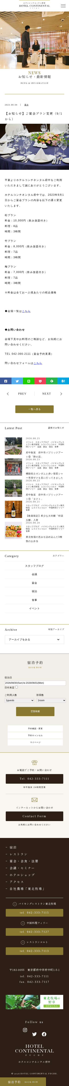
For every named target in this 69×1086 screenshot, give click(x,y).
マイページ (35, 742)
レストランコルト (37, 942)
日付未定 (10, 687)
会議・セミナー (22, 868)
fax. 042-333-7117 (34, 981)
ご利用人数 (11, 695)
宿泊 (34, 591)
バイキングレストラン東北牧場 (37, 903)
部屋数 (40, 695)
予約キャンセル (35, 735)
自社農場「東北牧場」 (28, 888)
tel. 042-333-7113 (34, 951)
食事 (34, 600)
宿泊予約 (23, 1082)
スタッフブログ (34, 565)
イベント (34, 608)
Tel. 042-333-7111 (34, 778)
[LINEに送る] (28, 381)
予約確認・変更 (35, 728)
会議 (34, 574)
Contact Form (34, 816)
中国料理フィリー (37, 923)
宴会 (26, 105)
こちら (26, 311)
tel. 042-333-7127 (34, 931)
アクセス (17, 881)
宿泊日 (8, 677)
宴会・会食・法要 (24, 861)
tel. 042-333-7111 (34, 976)
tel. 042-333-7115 (34, 912)
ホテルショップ (22, 874)
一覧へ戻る (34, 409)
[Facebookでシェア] (6, 381)
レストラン (19, 854)
